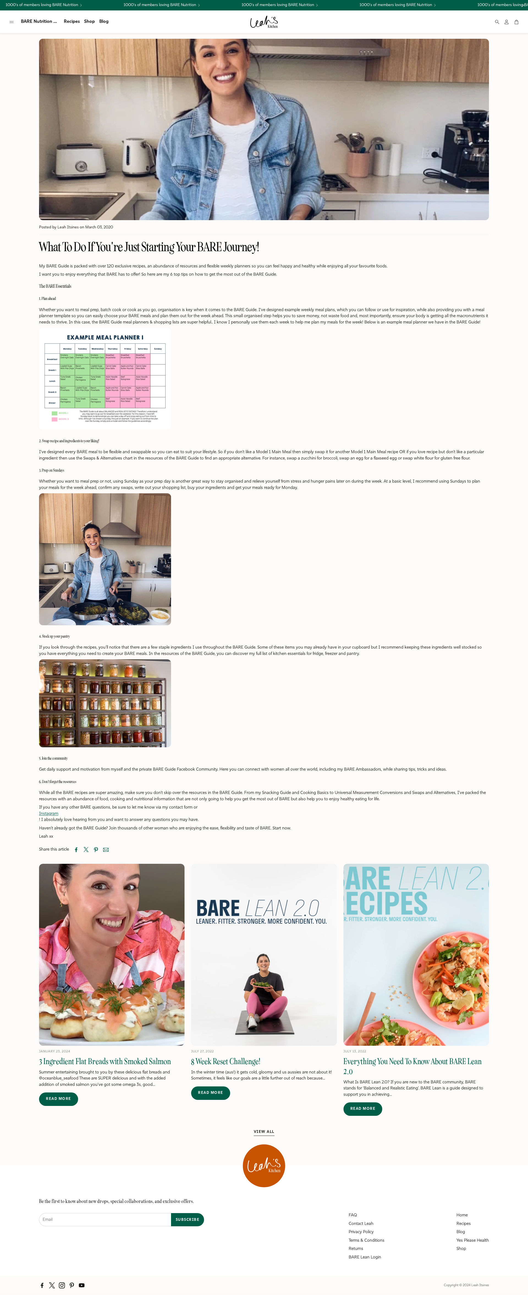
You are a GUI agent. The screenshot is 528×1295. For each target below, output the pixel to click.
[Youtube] (82, 1285)
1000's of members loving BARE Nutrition (42, 5)
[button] (11, 22)
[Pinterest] (72, 1285)
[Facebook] (42, 1285)
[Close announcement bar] (524, 5)
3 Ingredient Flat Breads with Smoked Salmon (105, 1061)
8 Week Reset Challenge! (225, 1061)
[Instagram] (62, 1285)
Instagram (48, 814)
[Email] (106, 850)
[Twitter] (52, 1285)
